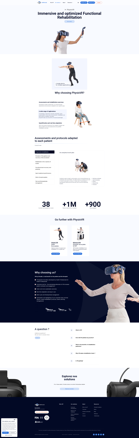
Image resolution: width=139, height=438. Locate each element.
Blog (95, 411)
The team (84, 409)
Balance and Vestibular (73, 411)
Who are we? (85, 407)
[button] (58, 2)
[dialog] (9, 427)
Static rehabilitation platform (75, 415)
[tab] (52, 104)
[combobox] (14, 419)
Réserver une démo (69, 388)
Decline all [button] (13, 432)
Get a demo (69, 21)
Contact (84, 415)
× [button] (15, 419)
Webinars (96, 413)
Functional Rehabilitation (73, 408)
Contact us (37, 337)
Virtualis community (86, 411)
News (95, 409)
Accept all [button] (5, 432)
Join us (83, 413)
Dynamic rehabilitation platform (73, 419)
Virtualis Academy (97, 407)
